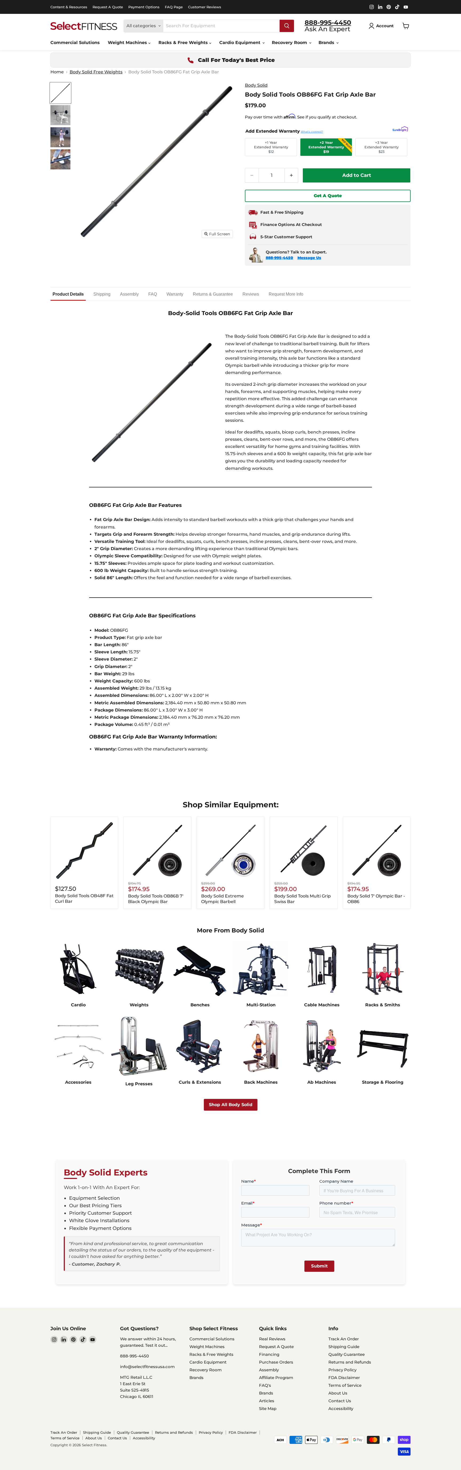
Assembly (269, 1369)
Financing (269, 1354)
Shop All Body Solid (230, 1104)
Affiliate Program (276, 1377)
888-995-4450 (279, 257)
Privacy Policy (342, 1369)
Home (57, 72)
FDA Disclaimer (344, 1377)
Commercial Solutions (75, 42)
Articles (266, 1400)
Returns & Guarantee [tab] (213, 294)
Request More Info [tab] (286, 294)
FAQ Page (174, 7)
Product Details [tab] (68, 294)
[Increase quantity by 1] (291, 175)
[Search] (287, 26)
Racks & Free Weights (183, 42)
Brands (327, 42)
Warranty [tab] (174, 294)
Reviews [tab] (251, 294)
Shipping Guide (343, 1346)
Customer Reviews (204, 7)
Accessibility (340, 1408)
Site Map (267, 1408)
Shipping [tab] (101, 294)
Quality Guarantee (346, 1354)
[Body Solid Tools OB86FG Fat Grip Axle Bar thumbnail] (60, 93)
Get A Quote (328, 195)
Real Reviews (272, 1338)
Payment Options (144, 7)
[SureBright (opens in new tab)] (400, 129)
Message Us (309, 257)
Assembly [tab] (129, 294)
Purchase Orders (276, 1362)
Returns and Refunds (349, 1362)
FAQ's (265, 1385)
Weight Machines (128, 42)
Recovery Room (290, 42)
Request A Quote (108, 7)
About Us (337, 1393)
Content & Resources (68, 7)
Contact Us (339, 1400)
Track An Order (343, 1338)
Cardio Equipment (240, 42)
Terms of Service (344, 1385)
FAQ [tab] (152, 294)
